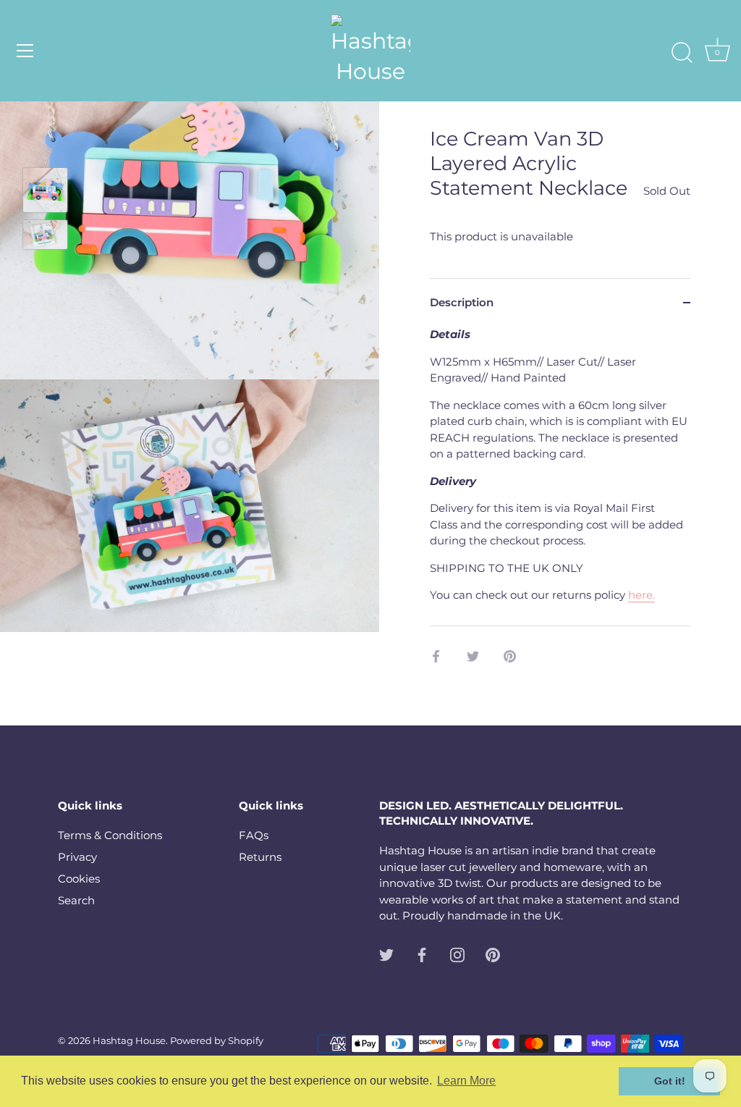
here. (641, 595)
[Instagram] (457, 954)
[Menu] (25, 51)
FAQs (253, 835)
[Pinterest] (493, 954)
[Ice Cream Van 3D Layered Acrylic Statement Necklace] (45, 190)
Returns (260, 857)
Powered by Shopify (216, 1040)
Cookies (79, 878)
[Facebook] (422, 954)
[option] (45, 193)
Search (76, 900)
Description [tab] (462, 302)
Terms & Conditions (110, 835)
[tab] (560, 476)
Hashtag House (129, 1040)
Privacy (77, 857)
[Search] (682, 53)
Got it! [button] (669, 1081)
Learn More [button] (466, 1080)
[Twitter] (386, 954)
